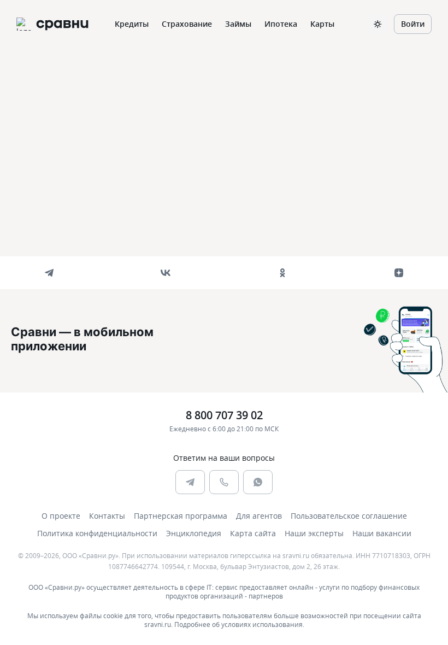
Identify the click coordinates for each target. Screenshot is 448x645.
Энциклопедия (193, 533)
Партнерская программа (180, 516)
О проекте (61, 516)
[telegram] (49, 272)
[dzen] (398, 272)
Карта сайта (253, 533)
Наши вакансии (381, 533)
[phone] (224, 482)
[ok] (282, 272)
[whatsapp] (258, 482)
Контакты (107, 516)
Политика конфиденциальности (97, 533)
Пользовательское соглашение (349, 516)
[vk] (165, 272)
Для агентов (259, 516)
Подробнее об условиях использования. (239, 624)
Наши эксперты (314, 533)
